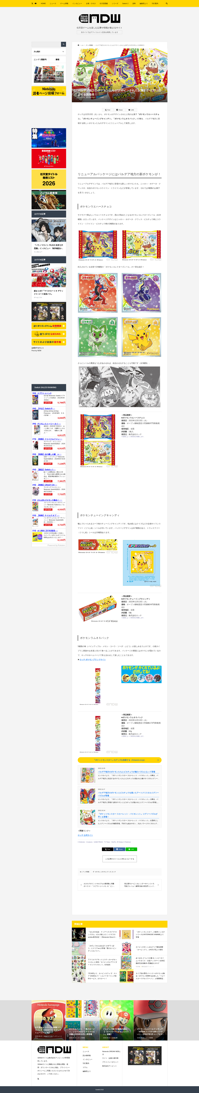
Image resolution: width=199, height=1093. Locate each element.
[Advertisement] (120, 145)
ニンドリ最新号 (40, 59)
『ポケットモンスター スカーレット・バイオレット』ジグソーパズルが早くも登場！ (127, 815)
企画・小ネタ (91, 3)
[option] (49, 1027)
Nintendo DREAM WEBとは (111, 1053)
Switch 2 (125, 3)
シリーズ (115, 3)
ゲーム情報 (64, 3)
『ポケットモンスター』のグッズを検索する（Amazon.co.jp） (119, 760)
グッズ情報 (100, 97)
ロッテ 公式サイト (85, 835)
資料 (134, 3)
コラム (85, 1067)
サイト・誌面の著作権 (110, 1058)
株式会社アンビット (109, 1066)
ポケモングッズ (106, 872)
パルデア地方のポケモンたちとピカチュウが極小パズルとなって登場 (126, 772)
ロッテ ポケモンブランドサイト (93, 660)
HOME (43, 3)
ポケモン (98, 872)
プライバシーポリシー (110, 1062)
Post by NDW (36, 350)
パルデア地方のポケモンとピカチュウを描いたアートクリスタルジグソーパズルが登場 (128, 794)
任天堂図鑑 (104, 3)
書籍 (57, 59)
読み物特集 (87, 1055)
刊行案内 (155, 3)
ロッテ (114, 872)
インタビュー (77, 3)
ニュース (53, 3)
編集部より (144, 3)
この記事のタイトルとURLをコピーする (119, 859)
